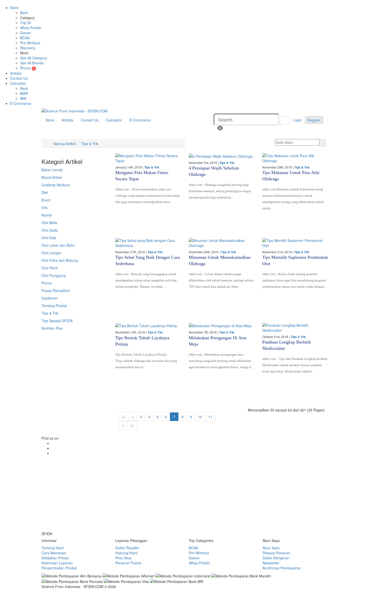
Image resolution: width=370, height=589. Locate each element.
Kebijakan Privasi (55, 557)
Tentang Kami (53, 547)
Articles (16, 73)
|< (123, 416)
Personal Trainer (128, 562)
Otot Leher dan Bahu (58, 245)
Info (45, 207)
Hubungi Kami (126, 552)
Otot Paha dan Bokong (60, 260)
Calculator (18, 83)
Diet (45, 192)
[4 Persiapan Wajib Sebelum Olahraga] (222, 156)
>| (131, 425)
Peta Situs (123, 557)
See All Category (33, 57)
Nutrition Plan (52, 328)
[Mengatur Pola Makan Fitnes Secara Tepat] (148, 158)
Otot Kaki (49, 237)
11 (210, 416)
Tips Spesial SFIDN (57, 320)
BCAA (24, 37)
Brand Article (52, 177)
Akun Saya (271, 547)
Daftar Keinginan (276, 557)
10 (200, 416)
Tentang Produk (54, 305)
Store (14, 7)
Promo (26, 67)
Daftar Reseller (127, 547)
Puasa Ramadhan (56, 290)
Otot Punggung (54, 275)
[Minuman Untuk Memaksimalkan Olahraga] (222, 243)
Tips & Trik (89, 143)
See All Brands (32, 62)
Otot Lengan (51, 252)
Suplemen (50, 298)
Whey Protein (31, 27)
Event (46, 199)
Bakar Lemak (52, 169)
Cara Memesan (54, 552)
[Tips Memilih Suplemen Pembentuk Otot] (295, 243)
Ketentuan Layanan (57, 562)
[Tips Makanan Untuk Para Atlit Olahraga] (295, 158)
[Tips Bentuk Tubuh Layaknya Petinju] (148, 325)
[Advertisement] (185, 493)
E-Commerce (20, 103)
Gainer (25, 32)
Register (314, 119)
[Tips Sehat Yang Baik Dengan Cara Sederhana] (148, 243)
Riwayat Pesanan (276, 552)
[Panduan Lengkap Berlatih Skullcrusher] (295, 328)
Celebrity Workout (56, 184)
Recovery (27, 47)
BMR (24, 93)
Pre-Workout (30, 42)
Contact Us (19, 78)
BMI (23, 98)
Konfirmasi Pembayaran (282, 567)
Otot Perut (50, 267)
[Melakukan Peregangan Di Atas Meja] (222, 325)
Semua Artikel (65, 143)
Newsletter (271, 562)
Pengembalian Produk (59, 567)
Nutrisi (47, 215)
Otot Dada (50, 230)
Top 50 (25, 22)
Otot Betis (49, 222)
